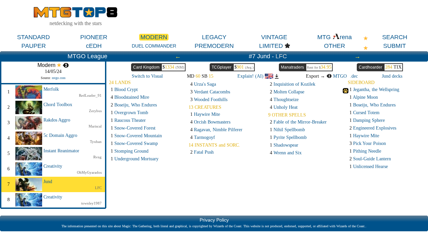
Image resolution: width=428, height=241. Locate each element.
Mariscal (95, 126)
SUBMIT (394, 46)
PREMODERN (214, 46)
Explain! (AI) (251, 76)
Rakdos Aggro (56, 120)
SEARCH (394, 37)
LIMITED (271, 46)
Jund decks (392, 76)
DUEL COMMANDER (154, 46)
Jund (47, 181)
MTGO (339, 76)
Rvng (97, 157)
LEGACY (214, 37)
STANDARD (33, 37)
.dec (354, 76)
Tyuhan (96, 142)
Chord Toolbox (57, 104)
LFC (281, 56)
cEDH (94, 46)
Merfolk (51, 89)
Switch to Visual (147, 76)
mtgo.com (59, 78)
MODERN (153, 37)
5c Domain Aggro (60, 135)
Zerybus (95, 111)
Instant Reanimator (61, 150)
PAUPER (33, 46)
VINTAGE (274, 37)
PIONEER (93, 37)
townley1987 (91, 203)
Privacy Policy (214, 220)
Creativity (52, 166)
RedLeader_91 (90, 95)
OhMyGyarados (89, 172)
